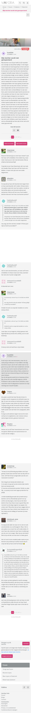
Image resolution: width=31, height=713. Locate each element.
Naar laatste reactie (21, 143)
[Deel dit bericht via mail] (18, 130)
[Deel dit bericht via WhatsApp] (14, 130)
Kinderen (17, 7)
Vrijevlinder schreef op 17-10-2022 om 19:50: (16, 205)
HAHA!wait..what (12, 519)
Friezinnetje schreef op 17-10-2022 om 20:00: (16, 297)
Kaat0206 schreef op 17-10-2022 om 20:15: (15, 555)
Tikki (8, 594)
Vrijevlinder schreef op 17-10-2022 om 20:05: (16, 321)
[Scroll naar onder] (28, 15)
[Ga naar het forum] (23, 3)
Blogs (3, 697)
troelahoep (10, 466)
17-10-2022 (9, 54)
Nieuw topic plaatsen (9, 680)
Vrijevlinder (10, 150)
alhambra (10, 178)
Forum (10, 7)
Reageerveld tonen (7, 656)
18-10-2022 (9, 596)
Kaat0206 (10, 52)
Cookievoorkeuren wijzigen (9, 710)
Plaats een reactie (9, 143)
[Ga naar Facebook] (24, 687)
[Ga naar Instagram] (28, 687)
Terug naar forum (8, 669)
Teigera (9, 391)
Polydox (9, 424)
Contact (3, 699)
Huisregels (4, 703)
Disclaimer (4, 706)
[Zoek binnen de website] (20, 3)
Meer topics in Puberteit (10, 676)
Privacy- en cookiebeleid (8, 708)
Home (4, 7)
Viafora (4, 687)
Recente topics (7, 673)
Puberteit (24, 7)
